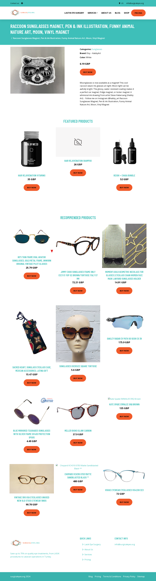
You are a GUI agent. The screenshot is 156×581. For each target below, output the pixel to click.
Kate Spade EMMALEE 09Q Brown (124, 404)
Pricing (138, 13)
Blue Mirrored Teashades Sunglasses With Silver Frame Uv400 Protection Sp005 (31, 434)
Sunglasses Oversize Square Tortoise (78, 366)
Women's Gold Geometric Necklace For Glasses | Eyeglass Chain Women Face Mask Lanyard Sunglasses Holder (124, 275)
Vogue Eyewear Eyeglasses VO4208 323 (124, 490)
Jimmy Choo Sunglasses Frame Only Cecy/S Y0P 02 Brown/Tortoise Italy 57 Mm (78, 275)
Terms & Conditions (112, 576)
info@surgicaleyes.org (135, 3)
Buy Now (87, 72)
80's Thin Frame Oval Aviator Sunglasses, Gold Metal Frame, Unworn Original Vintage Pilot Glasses (31, 260)
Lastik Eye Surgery (74, 13)
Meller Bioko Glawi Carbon (78, 430)
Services (88, 554)
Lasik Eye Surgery (92, 544)
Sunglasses (97, 49)
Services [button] (92, 13)
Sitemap (141, 576)
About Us (106, 13)
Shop (126, 13)
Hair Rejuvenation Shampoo (78, 160)
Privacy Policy (129, 576)
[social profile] (22, 3)
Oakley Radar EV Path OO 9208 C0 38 (124, 338)
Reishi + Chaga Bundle (124, 175)
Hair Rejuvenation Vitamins (31, 175)
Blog (117, 13)
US (122, 3)
